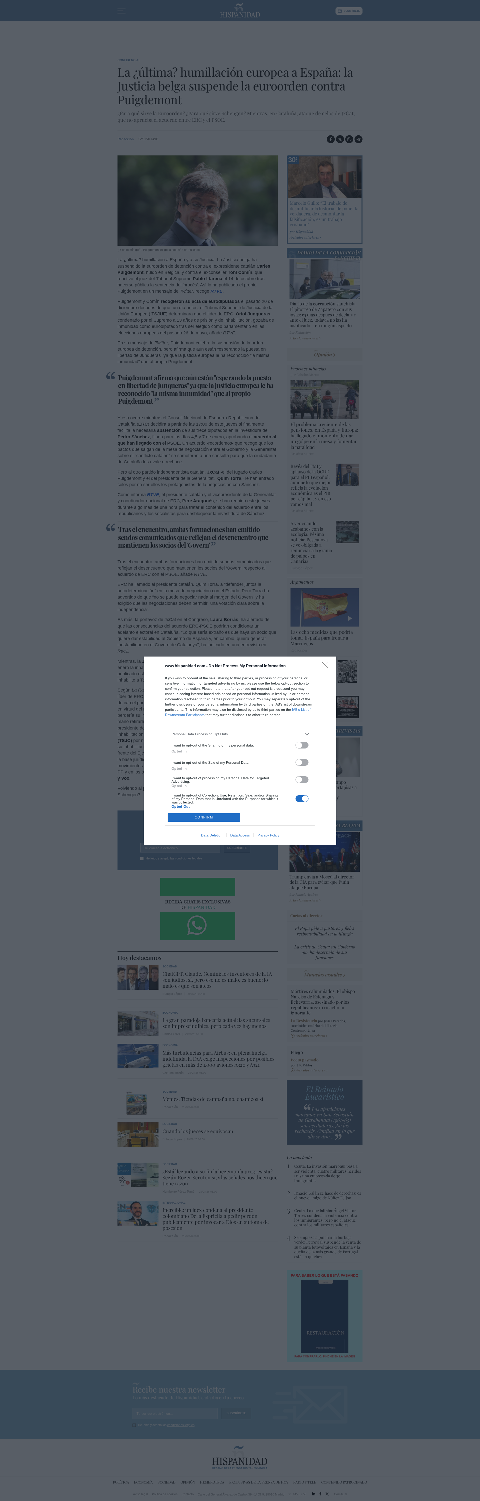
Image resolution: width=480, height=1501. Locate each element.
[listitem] (240, 734)
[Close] (326, 666)
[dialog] (240, 751)
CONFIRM (204, 817)
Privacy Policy (268, 835)
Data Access (240, 835)
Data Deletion (211, 835)
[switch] (302, 745)
